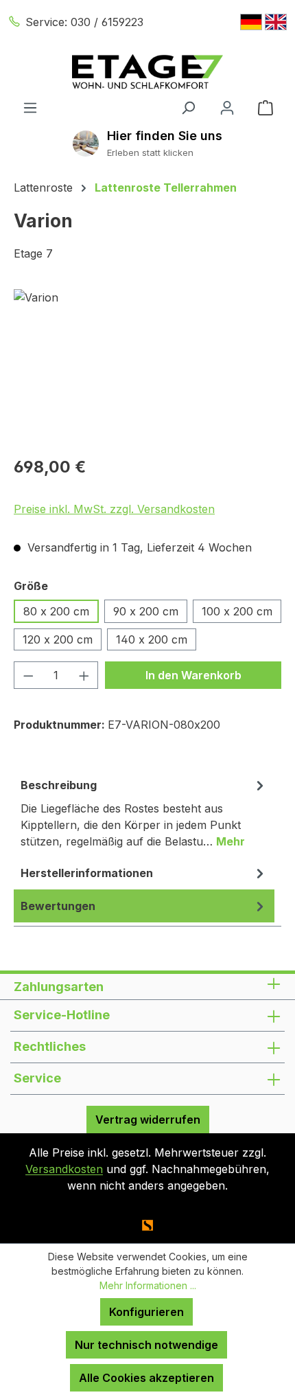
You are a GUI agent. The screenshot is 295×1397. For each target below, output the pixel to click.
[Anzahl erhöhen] (84, 675)
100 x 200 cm (237, 611)
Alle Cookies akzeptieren (146, 1378)
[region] (147, 366)
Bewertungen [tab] (58, 906)
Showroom (164, 135)
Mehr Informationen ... (147, 1285)
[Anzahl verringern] (28, 675)
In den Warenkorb (193, 675)
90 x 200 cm (145, 611)
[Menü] (30, 107)
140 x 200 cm (151, 639)
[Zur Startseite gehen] (147, 71)
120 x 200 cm (58, 639)
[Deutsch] (251, 22)
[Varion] (147, 366)
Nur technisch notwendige (146, 1345)
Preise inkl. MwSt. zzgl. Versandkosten (114, 509)
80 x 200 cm (56, 611)
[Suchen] (188, 107)
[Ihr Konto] (227, 107)
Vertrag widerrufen (147, 1119)
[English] (276, 22)
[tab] (144, 812)
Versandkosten (64, 1169)
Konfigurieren (146, 1312)
